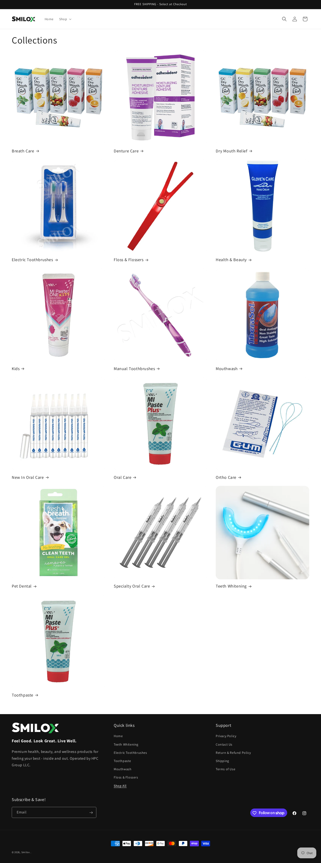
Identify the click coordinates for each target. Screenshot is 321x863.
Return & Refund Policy (233, 752)
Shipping (222, 761)
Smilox (25, 852)
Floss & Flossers (129, 259)
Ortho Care (226, 477)
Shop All (120, 785)
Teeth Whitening (231, 586)
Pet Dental (22, 586)
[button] (64, 19)
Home (118, 736)
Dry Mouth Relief (231, 151)
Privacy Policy (226, 736)
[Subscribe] (91, 812)
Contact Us (224, 744)
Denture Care (126, 151)
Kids (16, 368)
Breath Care (23, 151)
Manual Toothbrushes (134, 368)
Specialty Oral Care (132, 586)
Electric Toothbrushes (32, 259)
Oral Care (122, 477)
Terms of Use (225, 769)
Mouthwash (227, 368)
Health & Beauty (231, 259)
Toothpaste (22, 695)
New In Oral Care (28, 477)
